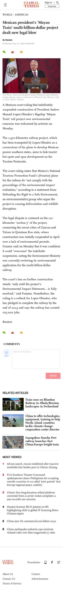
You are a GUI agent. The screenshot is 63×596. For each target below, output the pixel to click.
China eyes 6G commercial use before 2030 (31, 521)
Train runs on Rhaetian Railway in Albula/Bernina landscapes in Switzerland (42, 403)
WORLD (7, 14)
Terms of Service (12, 583)
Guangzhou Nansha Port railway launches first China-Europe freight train (42, 441)
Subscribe (52, 6)
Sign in (48, 2)
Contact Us (9, 578)
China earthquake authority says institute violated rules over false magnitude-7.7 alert (31, 531)
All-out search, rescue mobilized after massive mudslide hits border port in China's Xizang (32, 465)
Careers (36, 574)
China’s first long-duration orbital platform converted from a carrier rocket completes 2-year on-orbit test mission (31, 496)
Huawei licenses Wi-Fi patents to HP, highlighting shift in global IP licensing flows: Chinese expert (33, 510)
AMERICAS (21, 14)
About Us (8, 574)
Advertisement (40, 578)
